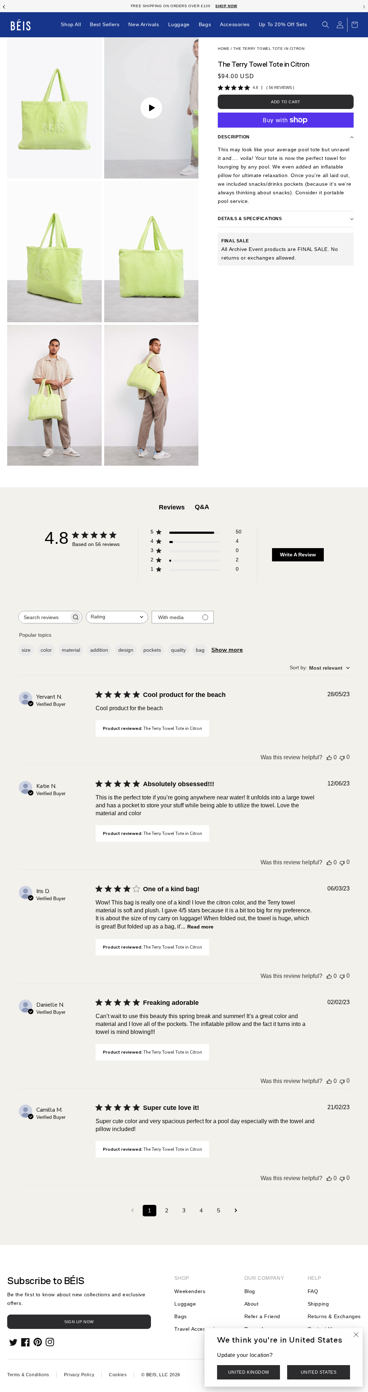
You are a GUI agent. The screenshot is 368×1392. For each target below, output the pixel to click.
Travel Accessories (197, 1329)
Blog (249, 1291)
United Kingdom (248, 1372)
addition (99, 650)
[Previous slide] (4, 6)
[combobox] (117, 617)
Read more (200, 927)
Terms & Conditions (28, 1374)
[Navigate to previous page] (132, 1210)
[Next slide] (364, 6)
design (125, 650)
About (251, 1304)
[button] (325, 25)
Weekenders (189, 1291)
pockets (152, 650)
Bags (180, 1316)
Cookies (117, 1374)
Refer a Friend (262, 1316)
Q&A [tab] (202, 506)
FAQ (313, 1291)
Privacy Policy (79, 1374)
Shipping (318, 1304)
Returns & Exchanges (334, 1316)
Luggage (185, 1304)
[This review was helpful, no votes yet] (329, 757)
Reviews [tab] (172, 507)
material (71, 650)
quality (178, 650)
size (26, 650)
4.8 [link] (255, 87)
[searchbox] (44, 617)
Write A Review (298, 554)
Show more (227, 650)
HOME (223, 49)
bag (200, 650)
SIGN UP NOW (79, 1322)
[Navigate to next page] (236, 1210)
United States (319, 1372)
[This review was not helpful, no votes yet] (342, 757)
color (46, 650)
